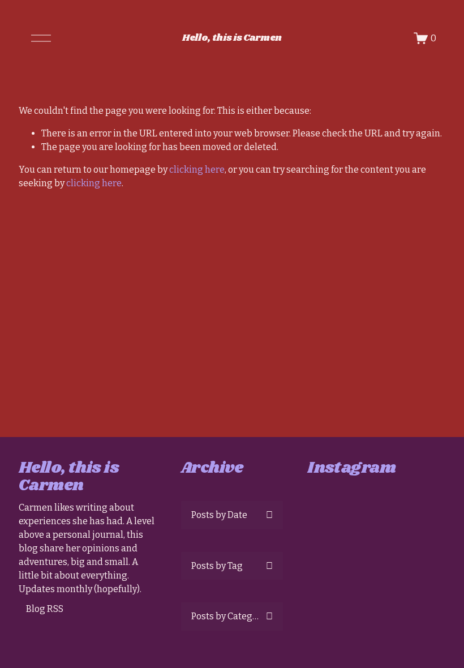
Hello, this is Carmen (232, 38)
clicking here (197, 169)
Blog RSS (44, 608)
